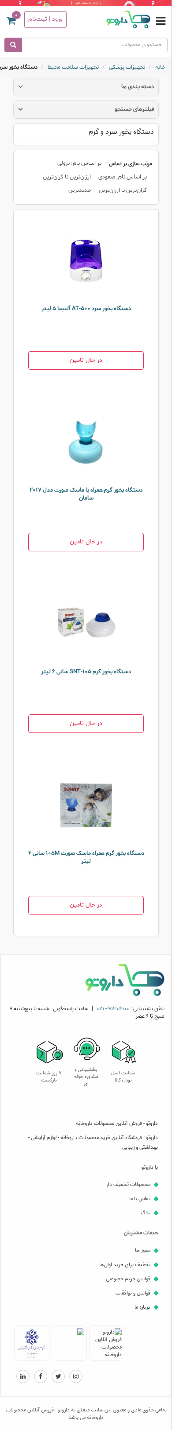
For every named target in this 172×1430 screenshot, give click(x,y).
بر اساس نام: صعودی (122, 177)
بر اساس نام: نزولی (79, 163)
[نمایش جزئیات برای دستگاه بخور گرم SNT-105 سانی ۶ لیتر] (86, 623)
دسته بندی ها (137, 86)
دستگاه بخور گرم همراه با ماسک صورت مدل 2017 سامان (86, 494)
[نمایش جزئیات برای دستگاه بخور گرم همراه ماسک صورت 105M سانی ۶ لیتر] (86, 805)
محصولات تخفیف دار (128, 1184)
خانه (160, 67)
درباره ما (142, 1307)
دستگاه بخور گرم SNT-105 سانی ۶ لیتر (86, 671)
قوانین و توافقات (133, 1293)
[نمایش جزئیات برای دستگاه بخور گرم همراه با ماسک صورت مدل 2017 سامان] (86, 442)
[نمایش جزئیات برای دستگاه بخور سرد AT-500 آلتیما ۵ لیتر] (86, 260)
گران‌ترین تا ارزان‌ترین (123, 190)
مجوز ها (142, 1250)
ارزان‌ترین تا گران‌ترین (67, 177)
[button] (11, 22)
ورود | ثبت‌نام (45, 19)
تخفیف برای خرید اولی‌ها (124, 1264)
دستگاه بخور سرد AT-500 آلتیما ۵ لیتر (86, 308)
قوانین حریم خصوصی (128, 1279)
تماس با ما (139, 1198)
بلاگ (145, 1213)
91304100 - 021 (113, 1008)
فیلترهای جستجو (134, 109)
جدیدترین (79, 190)
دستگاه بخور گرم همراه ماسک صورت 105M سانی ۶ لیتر (86, 857)
